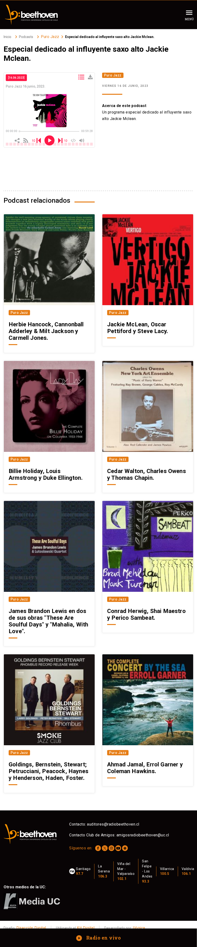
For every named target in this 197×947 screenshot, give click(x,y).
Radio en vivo (99, 937)
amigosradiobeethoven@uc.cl (143, 835)
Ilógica (139, 928)
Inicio (7, 37)
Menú (189, 19)
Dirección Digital (31, 928)
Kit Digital (86, 928)
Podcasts (26, 37)
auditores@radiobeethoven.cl (113, 824)
